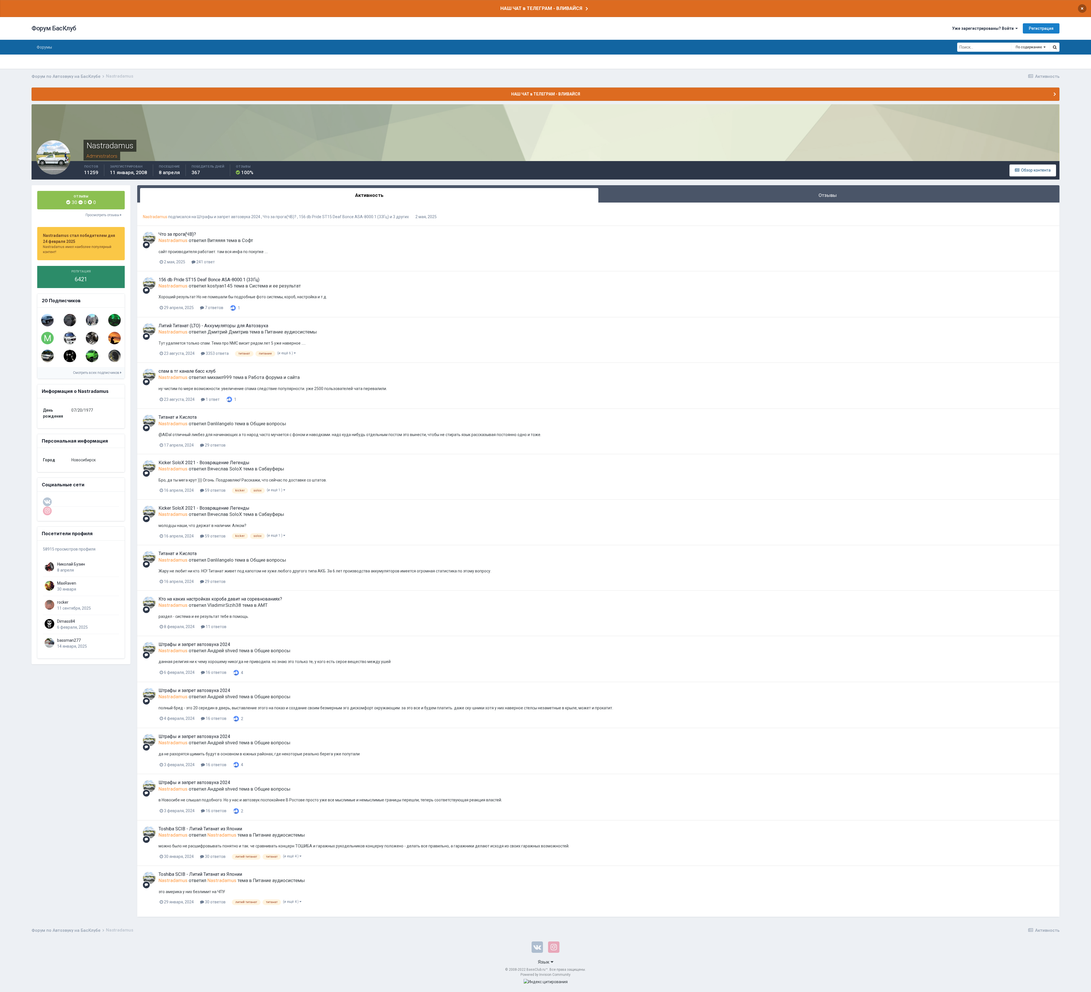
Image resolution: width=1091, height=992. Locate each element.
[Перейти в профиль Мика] (92, 338)
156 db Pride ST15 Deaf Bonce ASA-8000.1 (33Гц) (344, 216)
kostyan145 (220, 286)
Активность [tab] (369, 195)
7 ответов (213, 307)
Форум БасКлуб (54, 28)
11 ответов (215, 626)
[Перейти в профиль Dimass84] (49, 624)
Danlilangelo (220, 423)
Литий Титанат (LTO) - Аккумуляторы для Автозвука (213, 325)
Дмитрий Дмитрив (227, 332)
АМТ (263, 605)
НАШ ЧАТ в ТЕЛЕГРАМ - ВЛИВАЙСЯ (541, 8)
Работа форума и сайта (274, 377)
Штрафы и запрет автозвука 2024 (229, 216)
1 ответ (212, 399)
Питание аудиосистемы (291, 332)
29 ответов (215, 445)
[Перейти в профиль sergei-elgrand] (92, 356)
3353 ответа (217, 353)
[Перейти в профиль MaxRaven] (49, 586)
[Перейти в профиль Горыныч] (70, 338)
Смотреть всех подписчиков (96, 373)
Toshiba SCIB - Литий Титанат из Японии (200, 828)
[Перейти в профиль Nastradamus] (149, 238)
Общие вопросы (268, 423)
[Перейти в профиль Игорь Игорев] (114, 320)
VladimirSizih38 (224, 605)
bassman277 (69, 640)
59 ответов (215, 490)
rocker (62, 602)
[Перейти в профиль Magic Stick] (70, 356)
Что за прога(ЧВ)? (280, 216)
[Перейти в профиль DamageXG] (70, 320)
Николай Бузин (71, 564)
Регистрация (1041, 28)
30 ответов (215, 856)
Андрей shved (222, 650)
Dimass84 (66, 621)
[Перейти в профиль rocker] (49, 605)
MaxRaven (66, 583)
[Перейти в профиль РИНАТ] (92, 320)
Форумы (44, 47)
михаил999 (219, 377)
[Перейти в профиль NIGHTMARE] (114, 356)
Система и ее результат (275, 286)
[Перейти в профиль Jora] (114, 338)
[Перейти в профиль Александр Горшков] (47, 320)
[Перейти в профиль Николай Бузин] (49, 567)
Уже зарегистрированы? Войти (983, 28)
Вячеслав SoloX (224, 469)
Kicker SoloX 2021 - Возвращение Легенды (204, 462)
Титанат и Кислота (178, 417)
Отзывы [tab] (828, 195)
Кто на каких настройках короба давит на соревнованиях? (220, 599)
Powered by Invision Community (545, 975)
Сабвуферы (271, 469)
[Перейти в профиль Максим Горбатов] (47, 338)
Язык (544, 962)
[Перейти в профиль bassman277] (49, 643)
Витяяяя (216, 240)
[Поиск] (1054, 47)
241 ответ (205, 262)
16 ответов (215, 672)
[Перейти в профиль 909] (47, 356)
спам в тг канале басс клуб (187, 371)
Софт (247, 240)
